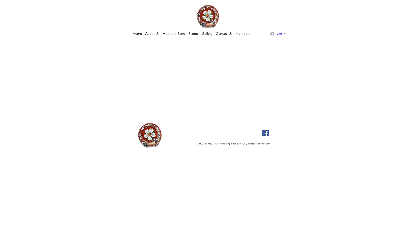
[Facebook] (265, 133)
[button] (207, 33)
